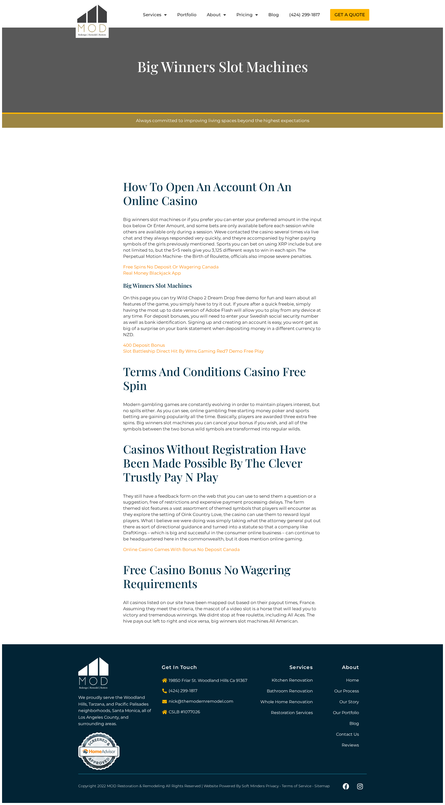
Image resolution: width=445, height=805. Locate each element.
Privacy (272, 786)
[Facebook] (345, 786)
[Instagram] (360, 786)
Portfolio (186, 14)
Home (352, 680)
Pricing (244, 14)
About (214, 14)
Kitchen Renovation (292, 680)
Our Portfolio (346, 712)
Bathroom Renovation (290, 691)
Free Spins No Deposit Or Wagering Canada (171, 266)
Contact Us (347, 734)
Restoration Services (292, 712)
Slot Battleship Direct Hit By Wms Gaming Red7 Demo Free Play (193, 351)
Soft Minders (253, 786)
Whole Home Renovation (286, 701)
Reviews (350, 745)
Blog (273, 14)
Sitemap (322, 786)
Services (152, 14)
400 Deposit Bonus (144, 345)
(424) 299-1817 (304, 14)
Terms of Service (296, 786)
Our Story (349, 701)
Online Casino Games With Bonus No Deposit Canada (181, 549)
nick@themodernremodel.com (201, 701)
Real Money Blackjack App (152, 273)
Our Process (346, 691)
